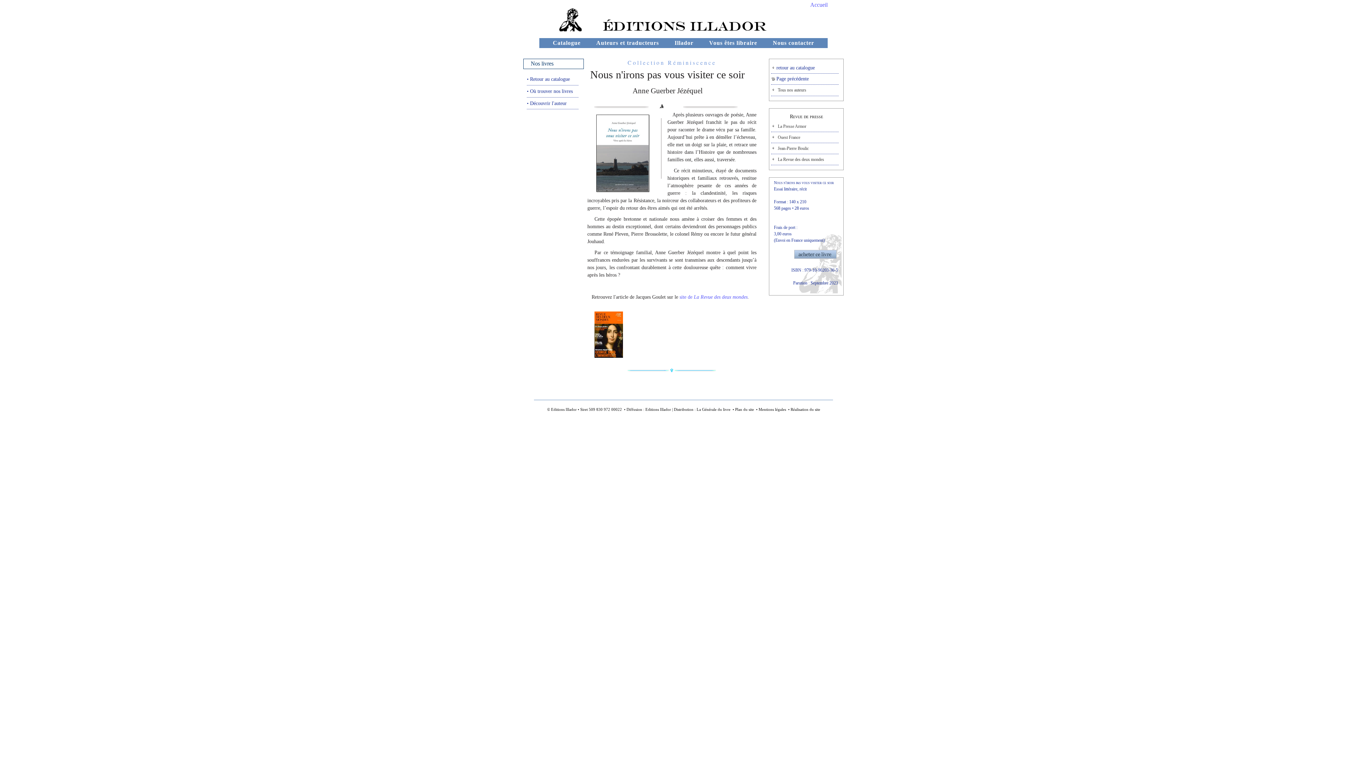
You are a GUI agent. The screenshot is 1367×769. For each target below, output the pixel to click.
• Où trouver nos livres (550, 91)
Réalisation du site (805, 409)
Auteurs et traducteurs (627, 43)
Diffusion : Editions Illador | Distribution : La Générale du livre (678, 409)
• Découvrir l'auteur (547, 103)
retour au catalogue (795, 67)
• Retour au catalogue (548, 79)
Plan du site (744, 409)
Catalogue (567, 43)
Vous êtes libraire (733, 43)
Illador (684, 43)
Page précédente (792, 79)
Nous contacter (793, 43)
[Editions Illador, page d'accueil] (561, 29)
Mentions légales (772, 409)
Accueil (819, 5)
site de (714, 297)
